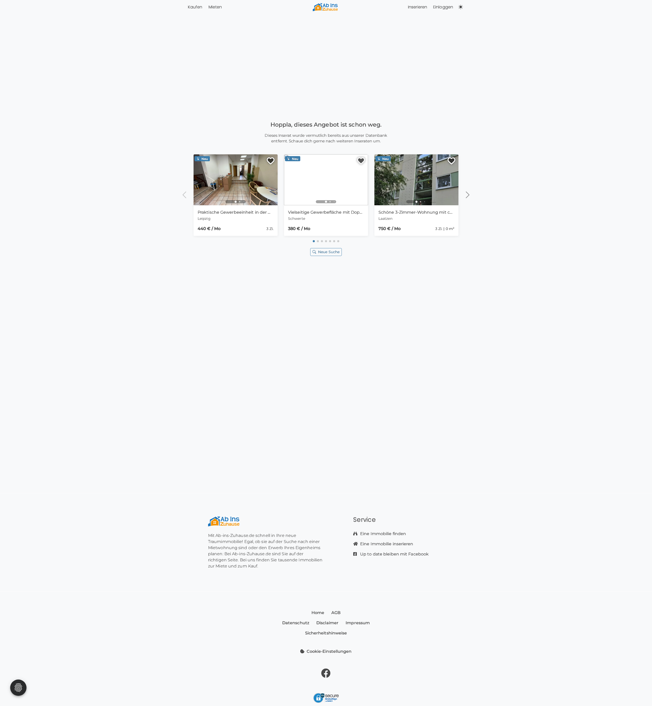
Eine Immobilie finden (382, 533)
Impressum (358, 622)
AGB (336, 612)
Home (317, 612)
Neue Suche (328, 252)
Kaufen (195, 7)
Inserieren (417, 7)
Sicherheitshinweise (326, 633)
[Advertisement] (326, 316)
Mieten (215, 7)
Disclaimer (327, 622)
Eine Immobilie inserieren (386, 543)
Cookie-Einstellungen (329, 651)
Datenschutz (295, 622)
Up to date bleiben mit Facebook (394, 554)
